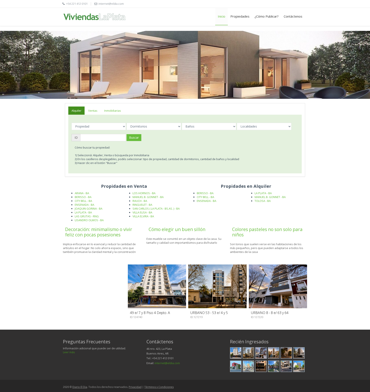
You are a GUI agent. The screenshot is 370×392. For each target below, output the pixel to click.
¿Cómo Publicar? (267, 16)
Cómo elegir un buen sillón (177, 229)
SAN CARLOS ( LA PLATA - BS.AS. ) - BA (156, 208)
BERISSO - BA (83, 197)
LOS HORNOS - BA (144, 193)
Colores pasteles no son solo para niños (267, 232)
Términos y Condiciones (159, 387)
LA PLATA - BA (83, 212)
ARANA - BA (82, 193)
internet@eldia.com (167, 363)
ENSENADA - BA (84, 205)
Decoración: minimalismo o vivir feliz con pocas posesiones (98, 232)
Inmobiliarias (112, 111)
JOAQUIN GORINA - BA (88, 208)
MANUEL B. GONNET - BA (148, 197)
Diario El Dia (79, 387)
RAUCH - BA (140, 201)
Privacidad (135, 387)
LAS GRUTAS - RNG (87, 216)
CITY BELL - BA (83, 201)
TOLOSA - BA (263, 201)
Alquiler (76, 111)
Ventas (92, 111)
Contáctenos (293, 16)
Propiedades (239, 16)
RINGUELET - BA (142, 205)
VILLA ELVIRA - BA (143, 216)
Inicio (221, 16)
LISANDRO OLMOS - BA (89, 220)
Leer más (69, 352)
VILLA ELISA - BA (142, 212)
